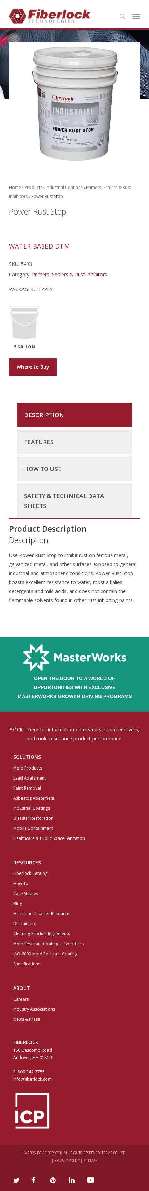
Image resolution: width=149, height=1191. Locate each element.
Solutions (27, 757)
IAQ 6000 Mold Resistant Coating (45, 954)
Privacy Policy (67, 1160)
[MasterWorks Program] (74, 669)
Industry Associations (34, 1009)
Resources (27, 862)
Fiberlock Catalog (30, 873)
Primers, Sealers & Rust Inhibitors (69, 274)
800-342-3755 (31, 1072)
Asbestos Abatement (33, 798)
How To (20, 883)
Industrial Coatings (64, 187)
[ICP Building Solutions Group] (74, 1110)
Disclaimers (24, 924)
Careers (21, 999)
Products (33, 187)
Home (15, 187)
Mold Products (27, 768)
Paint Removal (27, 788)
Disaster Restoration (33, 818)
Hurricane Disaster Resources (42, 913)
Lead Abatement (29, 778)
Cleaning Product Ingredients (41, 934)
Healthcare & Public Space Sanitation (49, 838)
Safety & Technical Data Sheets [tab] (64, 501)
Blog (17, 903)
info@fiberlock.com (32, 1079)
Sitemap (90, 1160)
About (21, 988)
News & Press (26, 1019)
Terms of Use (113, 1152)
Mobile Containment (33, 828)
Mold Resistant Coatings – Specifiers (48, 944)
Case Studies (25, 893)
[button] (136, 16)
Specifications (26, 964)
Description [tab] (44, 415)
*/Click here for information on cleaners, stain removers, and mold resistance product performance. (74, 733)
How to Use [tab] (42, 469)
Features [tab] (39, 442)
